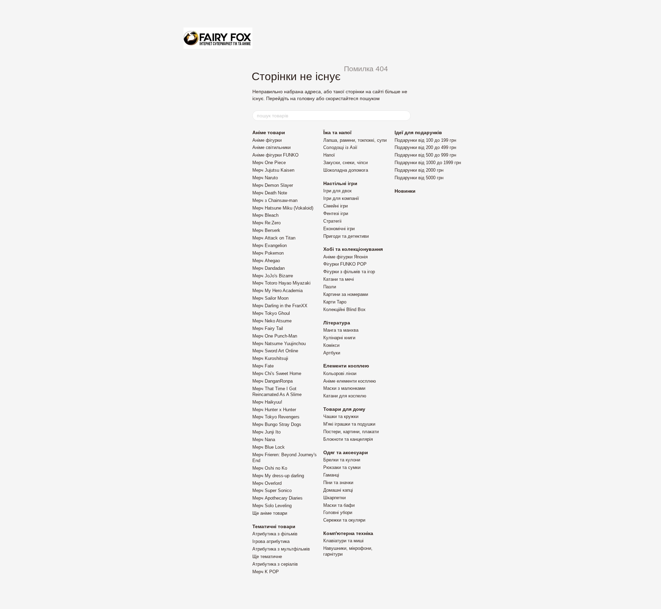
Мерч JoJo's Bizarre (272, 275)
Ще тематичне (267, 556)
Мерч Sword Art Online (275, 350)
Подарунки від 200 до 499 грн (425, 147)
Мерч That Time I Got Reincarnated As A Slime (277, 391)
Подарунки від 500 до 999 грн (425, 155)
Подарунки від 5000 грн (419, 177)
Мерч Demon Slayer (272, 185)
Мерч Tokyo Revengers (276, 416)
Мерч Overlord (267, 483)
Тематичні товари (273, 526)
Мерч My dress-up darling (278, 475)
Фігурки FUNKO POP (345, 264)
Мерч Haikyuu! (267, 402)
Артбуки (331, 352)
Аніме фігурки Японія (345, 256)
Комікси (331, 345)
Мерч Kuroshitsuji (270, 358)
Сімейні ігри (335, 206)
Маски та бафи (339, 505)
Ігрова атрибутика (271, 541)
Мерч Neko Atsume (272, 320)
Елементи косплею (346, 365)
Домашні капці (338, 490)
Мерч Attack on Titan (273, 238)
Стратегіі (332, 221)
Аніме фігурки (267, 140)
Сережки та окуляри (344, 520)
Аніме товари (268, 132)
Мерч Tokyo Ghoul (271, 313)
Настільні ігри (340, 183)
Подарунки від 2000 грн (419, 170)
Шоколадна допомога (345, 170)
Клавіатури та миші (343, 540)
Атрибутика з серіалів (275, 564)
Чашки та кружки (340, 416)
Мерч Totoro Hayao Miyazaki (281, 283)
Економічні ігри (339, 228)
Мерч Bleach (265, 215)
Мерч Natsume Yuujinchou (279, 343)
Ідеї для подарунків (418, 132)
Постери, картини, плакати (351, 431)
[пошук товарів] (405, 115)
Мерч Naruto (265, 177)
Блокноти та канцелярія (348, 439)
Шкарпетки (334, 497)
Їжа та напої (337, 132)
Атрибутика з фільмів (274, 533)
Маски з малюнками (344, 388)
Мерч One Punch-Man (274, 336)
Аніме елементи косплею (349, 381)
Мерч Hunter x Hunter (274, 409)
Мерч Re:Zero (266, 222)
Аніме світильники (271, 147)
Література (336, 322)
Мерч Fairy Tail (267, 328)
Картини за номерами (345, 294)
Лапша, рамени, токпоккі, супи (355, 140)
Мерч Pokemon (268, 253)
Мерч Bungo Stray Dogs (276, 424)
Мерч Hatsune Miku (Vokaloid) (282, 208)
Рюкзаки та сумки (341, 467)
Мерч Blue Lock (268, 447)
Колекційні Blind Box (344, 309)
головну (306, 98)
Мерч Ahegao (266, 260)
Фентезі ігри (335, 213)
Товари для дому (344, 409)
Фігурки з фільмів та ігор (349, 271)
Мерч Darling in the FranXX (279, 305)
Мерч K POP (265, 571)
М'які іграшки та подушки (349, 424)
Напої (329, 155)
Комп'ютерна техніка (348, 533)
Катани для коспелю (344, 395)
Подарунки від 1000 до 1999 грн (428, 162)
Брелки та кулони (341, 459)
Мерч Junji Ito (266, 432)
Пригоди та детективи (346, 236)
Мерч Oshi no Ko (269, 468)
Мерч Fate (263, 365)
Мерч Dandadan (268, 268)
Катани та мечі (338, 279)
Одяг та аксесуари (345, 452)
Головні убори (337, 512)
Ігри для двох (337, 190)
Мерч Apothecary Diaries (277, 498)
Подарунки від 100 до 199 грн (425, 140)
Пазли (329, 286)
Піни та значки (338, 482)
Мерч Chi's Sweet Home (276, 373)
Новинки (405, 191)
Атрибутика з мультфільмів (281, 549)
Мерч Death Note (269, 192)
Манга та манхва (340, 330)
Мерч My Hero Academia (277, 290)
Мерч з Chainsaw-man (274, 200)
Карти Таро (334, 301)
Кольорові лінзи (339, 373)
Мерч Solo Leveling (272, 505)
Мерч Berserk (266, 230)
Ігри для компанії (341, 198)
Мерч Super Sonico (272, 490)
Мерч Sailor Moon (270, 298)
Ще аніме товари (269, 513)
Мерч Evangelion (269, 245)
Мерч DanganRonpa (272, 381)
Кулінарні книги (339, 337)
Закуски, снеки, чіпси (345, 162)
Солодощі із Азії (340, 147)
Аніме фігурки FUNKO (275, 155)
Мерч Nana (263, 439)
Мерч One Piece (269, 162)
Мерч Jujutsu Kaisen (273, 170)
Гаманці (331, 475)
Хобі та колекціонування (353, 249)
